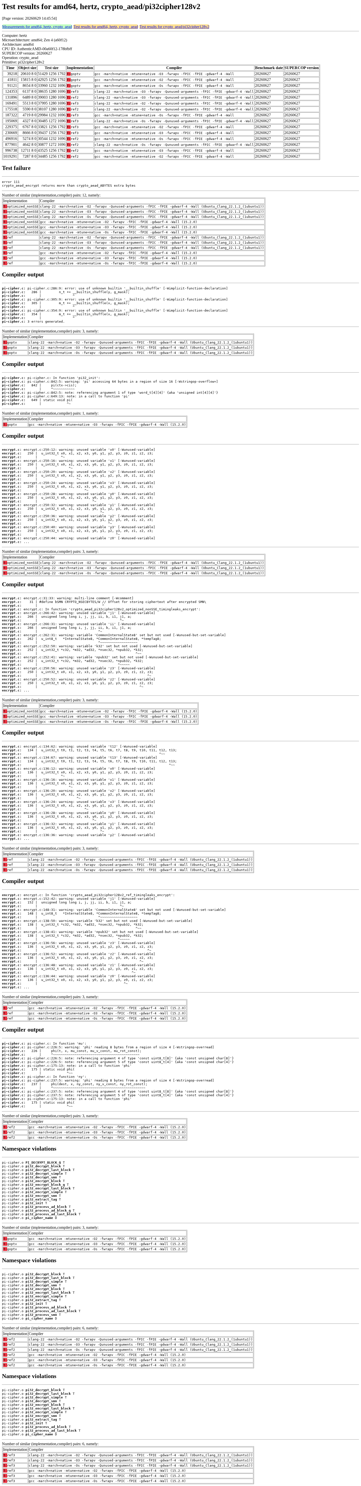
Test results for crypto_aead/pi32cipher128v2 (174, 27)
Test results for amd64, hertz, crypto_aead (105, 27)
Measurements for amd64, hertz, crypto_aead (37, 27)
